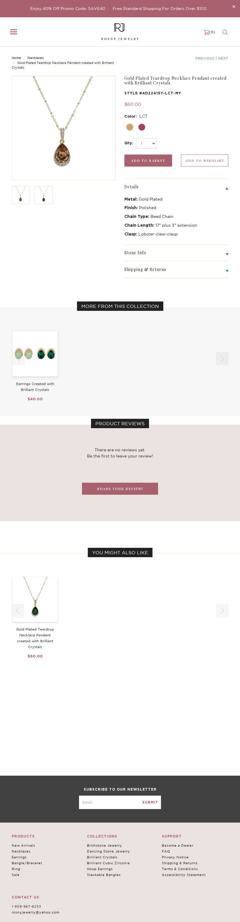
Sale (16, 875)
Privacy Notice (175, 857)
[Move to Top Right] (50, 914)
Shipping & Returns (180, 863)
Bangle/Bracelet (27, 863)
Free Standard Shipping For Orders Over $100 (160, 8)
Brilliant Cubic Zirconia (108, 863)
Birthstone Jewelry (104, 845)
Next (223, 58)
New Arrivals (23, 845)
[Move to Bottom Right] (50, 917)
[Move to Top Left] (47, 914)
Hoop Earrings (100, 869)
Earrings (19, 857)
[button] (222, 358)
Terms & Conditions (180, 869)
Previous (205, 58)
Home (16, 58)
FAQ (166, 851)
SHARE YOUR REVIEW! (120, 489)
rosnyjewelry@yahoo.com (35, 912)
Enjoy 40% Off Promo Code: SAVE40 (67, 8)
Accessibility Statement (184, 875)
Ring (16, 869)
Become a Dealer (177, 845)
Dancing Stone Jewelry (108, 851)
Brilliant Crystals (102, 857)
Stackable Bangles (104, 875)
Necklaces (36, 58)
